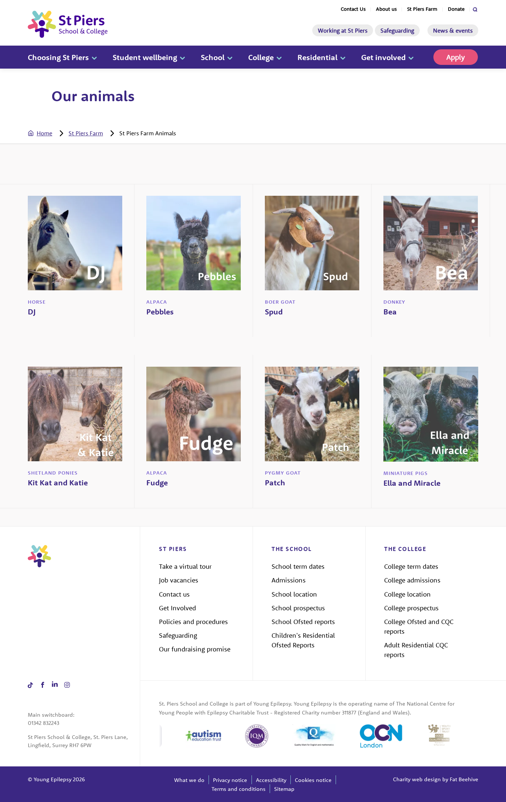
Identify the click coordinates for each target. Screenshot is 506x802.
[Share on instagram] (66, 685)
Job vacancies (178, 580)
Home (44, 133)
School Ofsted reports (303, 621)
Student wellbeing (145, 57)
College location (407, 594)
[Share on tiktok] (30, 685)
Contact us (174, 594)
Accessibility (271, 779)
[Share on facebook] (42, 685)
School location (294, 594)
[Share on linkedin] (54, 685)
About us (386, 9)
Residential (317, 57)
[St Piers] (67, 24)
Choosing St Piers (58, 57)
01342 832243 (43, 722)
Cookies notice (313, 779)
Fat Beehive (464, 779)
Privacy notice (230, 779)
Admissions (289, 580)
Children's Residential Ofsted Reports (303, 640)
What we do (189, 779)
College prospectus (411, 608)
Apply (455, 57)
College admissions (412, 580)
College (261, 57)
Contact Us (353, 9)
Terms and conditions (239, 788)
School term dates (298, 566)
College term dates (411, 566)
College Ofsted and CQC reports (418, 626)
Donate (456, 9)
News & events (453, 30)
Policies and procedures (193, 621)
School (212, 57)
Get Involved (177, 608)
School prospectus (298, 608)
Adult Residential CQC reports (416, 650)
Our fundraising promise (194, 649)
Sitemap (284, 788)
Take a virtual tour (185, 566)
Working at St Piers (342, 30)
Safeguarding (397, 30)
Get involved (383, 57)
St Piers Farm (422, 9)
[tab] (47, 133)
